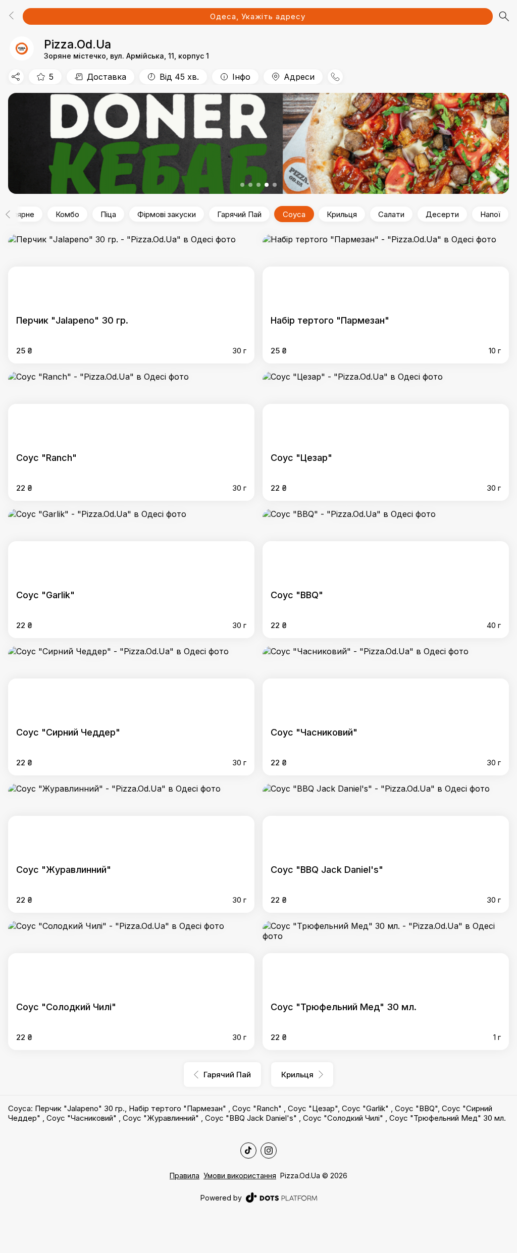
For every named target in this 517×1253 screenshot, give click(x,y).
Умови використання (239, 1175)
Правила (184, 1175)
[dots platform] (281, 1197)
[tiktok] (248, 1150)
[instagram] (269, 1150)
